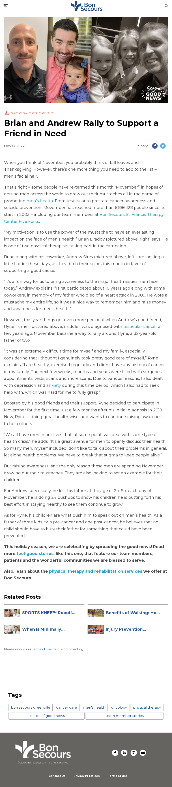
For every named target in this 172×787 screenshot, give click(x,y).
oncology (119, 707)
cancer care (66, 707)
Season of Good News (47, 716)
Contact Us (57, 776)
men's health (94, 707)
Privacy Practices (86, 776)
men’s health (40, 200)
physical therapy (147, 707)
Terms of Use (42, 649)
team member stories (125, 716)
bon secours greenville (30, 707)
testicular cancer (140, 326)
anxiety (53, 385)
